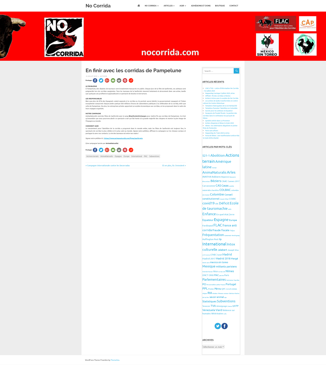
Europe (126, 156)
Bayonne (225, 176)
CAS (218, 185)
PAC (145, 156)
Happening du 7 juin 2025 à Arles (217, 133)
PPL (205, 288)
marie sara (205, 262)
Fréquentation (213, 235)
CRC (217, 203)
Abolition (217, 155)
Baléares (216, 176)
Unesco (229, 306)
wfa (225, 314)
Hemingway (236, 235)
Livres (208, 255)
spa (225, 297)
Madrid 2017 (208, 258)
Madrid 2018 (223, 258)
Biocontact (206, 181)
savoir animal (217, 296)
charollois (215, 190)
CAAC (224, 181)
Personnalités (211, 284)
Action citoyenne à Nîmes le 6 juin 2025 (219, 123)
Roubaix (215, 293)
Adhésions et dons (200, 6)
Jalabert (222, 249)
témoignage (221, 306)
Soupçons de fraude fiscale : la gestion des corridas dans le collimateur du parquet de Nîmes (220, 115)
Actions (103, 76)
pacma (221, 275)
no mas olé (221, 272)
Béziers (215, 181)
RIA (210, 293)
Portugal (231, 284)
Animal (214, 168)
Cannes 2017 (234, 181)
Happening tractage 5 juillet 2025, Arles (220, 93)
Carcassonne (208, 185)
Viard (219, 310)
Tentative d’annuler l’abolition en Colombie (221, 108)
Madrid (227, 254)
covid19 (208, 203)
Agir (182, 6)
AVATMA (206, 176)
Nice (215, 271)
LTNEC (213, 254)
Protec (211, 289)
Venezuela (208, 310)
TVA (213, 305)
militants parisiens (226, 266)
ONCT (205, 275)
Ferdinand (207, 225)
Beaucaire (232, 177)
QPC (224, 289)
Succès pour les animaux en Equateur (219, 111)
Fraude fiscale (220, 230)
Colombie (217, 194)
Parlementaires (214, 279)
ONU (211, 275)
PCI (204, 284)
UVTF (236, 305)
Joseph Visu (233, 250)
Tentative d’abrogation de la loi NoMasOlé (221, 106)
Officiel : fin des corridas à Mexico (217, 96)
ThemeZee (115, 360)
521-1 (206, 155)
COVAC (232, 198)
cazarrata (206, 190)
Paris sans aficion (211, 130)
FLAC (217, 225)
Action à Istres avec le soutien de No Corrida (221, 98)
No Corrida (98, 6)
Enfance (209, 214)
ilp (220, 239)
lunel (219, 254)
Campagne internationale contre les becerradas (108, 165)
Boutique (220, 6)
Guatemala (227, 235)
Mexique (208, 266)
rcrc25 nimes (231, 289)
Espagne (118, 156)
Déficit (224, 203)
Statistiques (209, 301)
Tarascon (206, 306)
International (136, 156)
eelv (229, 209)
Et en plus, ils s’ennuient (173, 165)
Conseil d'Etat (224, 199)
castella (231, 186)
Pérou (217, 288)
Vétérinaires (217, 313)
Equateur (207, 219)
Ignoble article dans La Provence (217, 120)
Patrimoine (229, 280)
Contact (233, 6)
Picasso (222, 284)
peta (218, 284)
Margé (234, 258)
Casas (225, 185)
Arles (231, 172)
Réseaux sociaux (223, 293)
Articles (168, 6)
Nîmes (230, 271)
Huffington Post (210, 239)
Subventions (154, 156)
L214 (203, 255)
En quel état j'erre (225, 214)
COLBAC (225, 190)
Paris (226, 275)
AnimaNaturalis (106, 156)
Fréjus (232, 230)
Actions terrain (92, 156)
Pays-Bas (236, 280)
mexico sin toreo (219, 262)
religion (204, 293)
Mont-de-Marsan (207, 272)
